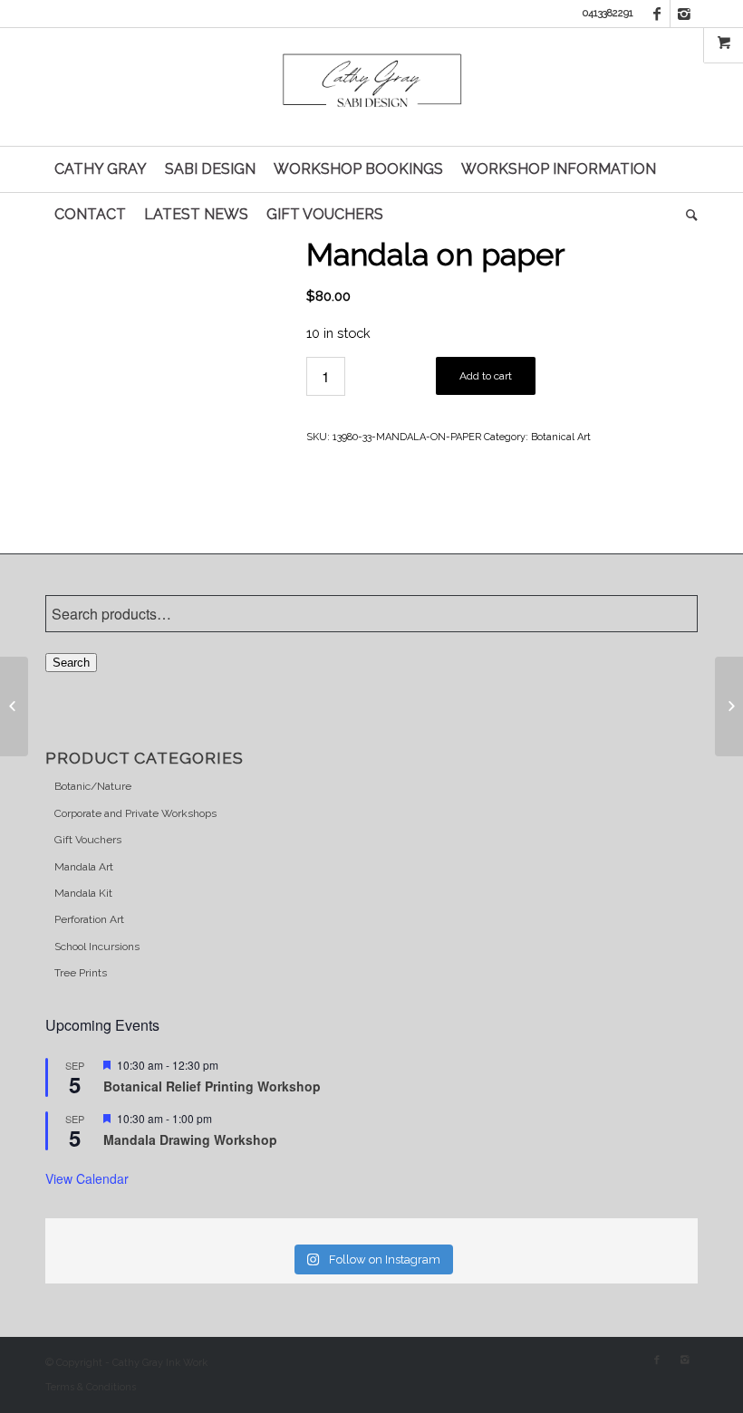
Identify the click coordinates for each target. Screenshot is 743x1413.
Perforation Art (89, 919)
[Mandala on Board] (14, 706)
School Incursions (97, 946)
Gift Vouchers (87, 839)
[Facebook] (656, 13)
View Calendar (87, 1178)
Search (71, 662)
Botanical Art (561, 437)
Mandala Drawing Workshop (190, 1139)
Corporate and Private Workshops (135, 813)
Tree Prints (80, 972)
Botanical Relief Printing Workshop (212, 1086)
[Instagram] (684, 13)
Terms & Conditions (90, 1387)
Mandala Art (83, 866)
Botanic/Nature (92, 786)
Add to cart (485, 376)
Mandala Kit (83, 893)
